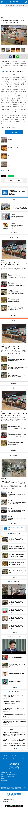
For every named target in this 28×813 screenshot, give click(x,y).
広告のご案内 (4, 780)
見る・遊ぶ (12, 5)
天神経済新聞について (6, 772)
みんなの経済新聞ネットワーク (14, 794)
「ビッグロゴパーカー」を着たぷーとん (14, 71)
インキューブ (5, 170)
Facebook (10, 767)
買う (17, 5)
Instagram (17, 767)
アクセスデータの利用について (8, 776)
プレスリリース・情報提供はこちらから (10, 774)
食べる (7, 5)
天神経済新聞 (14, 2)
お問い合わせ (4, 778)
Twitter (14, 767)
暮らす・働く (21, 5)
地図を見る (14, 132)
